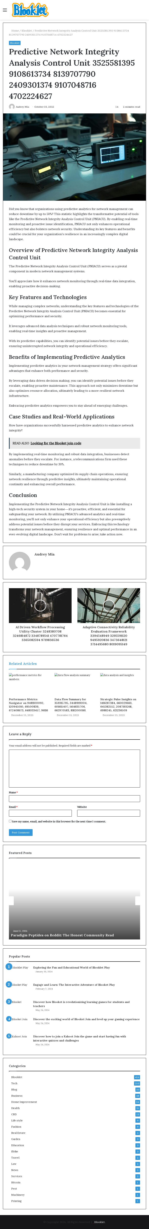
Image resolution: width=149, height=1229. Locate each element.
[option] (74, 900)
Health (15, 1108)
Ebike (14, 1151)
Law (13, 1163)
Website (82, 806)
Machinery (17, 1194)
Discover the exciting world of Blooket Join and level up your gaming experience (86, 1019)
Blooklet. (100, 1222)
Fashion (16, 1126)
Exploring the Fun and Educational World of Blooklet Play (71, 967)
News (14, 1170)
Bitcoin (15, 1182)
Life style (17, 1120)
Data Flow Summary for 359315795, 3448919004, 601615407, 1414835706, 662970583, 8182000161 (71, 705)
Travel (15, 1157)
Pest (14, 1188)
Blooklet (27, 30)
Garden (15, 1139)
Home (15, 30)
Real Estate (18, 1132)
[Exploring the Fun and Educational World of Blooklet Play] (19, 973)
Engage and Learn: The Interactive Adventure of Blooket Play (74, 984)
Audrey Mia (44, 554)
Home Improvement (24, 1101)
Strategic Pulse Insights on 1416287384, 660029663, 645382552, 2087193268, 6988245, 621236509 (118, 705)
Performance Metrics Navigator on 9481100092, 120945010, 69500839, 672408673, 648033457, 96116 (28, 705)
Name (13, 792)
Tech (14, 1083)
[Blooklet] (30, 10)
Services (16, 1176)
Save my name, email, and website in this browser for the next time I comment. (59, 821)
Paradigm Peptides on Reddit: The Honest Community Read (62, 935)
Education (17, 1145)
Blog (14, 1089)
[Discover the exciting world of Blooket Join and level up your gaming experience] (19, 1024)
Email (13, 806)
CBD (14, 1114)
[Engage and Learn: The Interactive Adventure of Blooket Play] (19, 990)
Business (17, 1095)
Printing (16, 1200)
